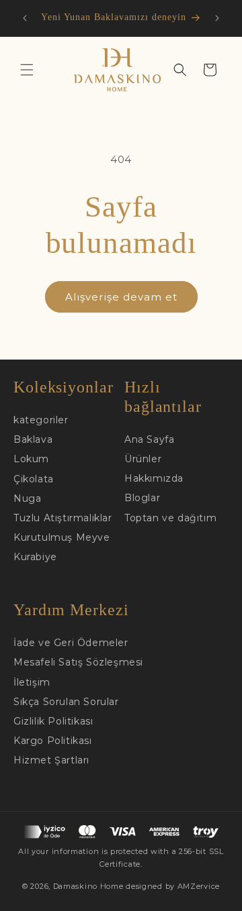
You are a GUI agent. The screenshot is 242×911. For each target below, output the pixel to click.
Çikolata (33, 479)
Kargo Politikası (52, 741)
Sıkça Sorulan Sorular (66, 702)
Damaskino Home (88, 886)
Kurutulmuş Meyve (61, 537)
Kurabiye (35, 557)
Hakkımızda (154, 478)
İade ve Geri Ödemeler (70, 643)
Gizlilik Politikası (53, 721)
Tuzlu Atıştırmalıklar (62, 518)
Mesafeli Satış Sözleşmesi (78, 662)
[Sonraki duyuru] (217, 18)
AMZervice (198, 886)
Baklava (32, 439)
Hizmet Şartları (51, 760)
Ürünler (142, 459)
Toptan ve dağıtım (170, 518)
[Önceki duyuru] (25, 18)
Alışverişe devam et (121, 296)
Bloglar (142, 498)
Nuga (27, 498)
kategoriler (41, 420)
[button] (27, 70)
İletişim (31, 682)
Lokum (31, 459)
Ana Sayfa (149, 439)
